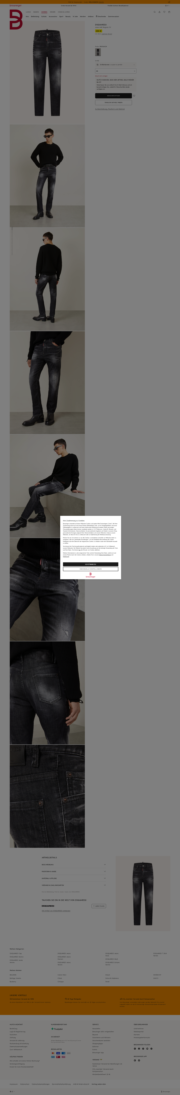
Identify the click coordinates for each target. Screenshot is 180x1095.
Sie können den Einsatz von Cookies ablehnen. (86, 550)
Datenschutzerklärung (105, 554)
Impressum (66, 556)
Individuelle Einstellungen (91, 569)
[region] (90, 547)
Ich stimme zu (90, 564)
